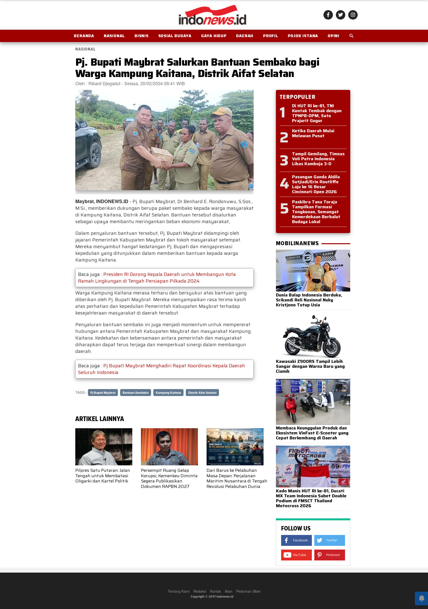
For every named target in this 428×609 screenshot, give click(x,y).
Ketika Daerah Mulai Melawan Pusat (313, 133)
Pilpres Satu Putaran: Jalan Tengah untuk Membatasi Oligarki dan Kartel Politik (102, 475)
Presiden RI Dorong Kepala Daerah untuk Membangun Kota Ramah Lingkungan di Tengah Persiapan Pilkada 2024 (157, 277)
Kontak (215, 591)
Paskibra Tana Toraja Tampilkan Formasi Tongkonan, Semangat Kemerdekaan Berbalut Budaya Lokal (316, 211)
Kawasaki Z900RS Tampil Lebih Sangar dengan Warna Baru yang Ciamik (310, 366)
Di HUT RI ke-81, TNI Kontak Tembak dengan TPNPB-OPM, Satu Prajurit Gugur (317, 113)
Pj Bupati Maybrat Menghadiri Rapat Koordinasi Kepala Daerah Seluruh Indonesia (161, 369)
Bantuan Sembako (136, 392)
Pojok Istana (303, 36)
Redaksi (199, 591)
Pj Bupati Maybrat (102, 392)
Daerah (244, 36)
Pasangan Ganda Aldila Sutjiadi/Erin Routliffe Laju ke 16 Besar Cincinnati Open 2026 (316, 184)
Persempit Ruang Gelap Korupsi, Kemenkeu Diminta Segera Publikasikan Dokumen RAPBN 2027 (169, 478)
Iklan (228, 591)
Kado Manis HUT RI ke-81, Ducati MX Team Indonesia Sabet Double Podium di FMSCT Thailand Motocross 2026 (311, 498)
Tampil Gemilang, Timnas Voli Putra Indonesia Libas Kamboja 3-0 (318, 158)
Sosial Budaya (174, 36)
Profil (270, 36)
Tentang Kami (178, 591)
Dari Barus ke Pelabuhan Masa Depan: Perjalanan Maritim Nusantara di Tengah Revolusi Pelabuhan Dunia (237, 478)
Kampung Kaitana (168, 392)
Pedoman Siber (248, 591)
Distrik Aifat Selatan (202, 392)
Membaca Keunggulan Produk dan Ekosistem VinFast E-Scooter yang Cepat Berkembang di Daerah (312, 432)
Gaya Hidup (214, 36)
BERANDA (84, 36)
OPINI (333, 36)
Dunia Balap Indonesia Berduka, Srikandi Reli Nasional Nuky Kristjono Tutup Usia (309, 299)
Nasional (114, 36)
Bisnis (141, 36)
